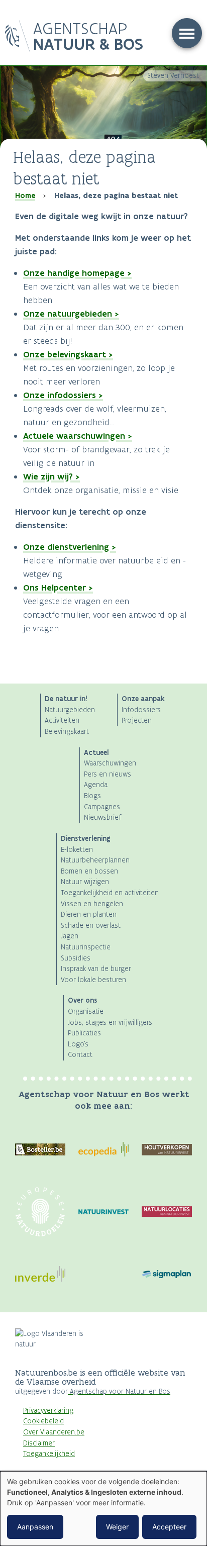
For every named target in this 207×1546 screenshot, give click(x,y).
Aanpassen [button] (35, 1526)
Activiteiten (62, 720)
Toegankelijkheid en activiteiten (110, 893)
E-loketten (77, 849)
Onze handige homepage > (77, 272)
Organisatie (86, 1011)
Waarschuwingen (110, 763)
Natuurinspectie (86, 947)
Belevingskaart (67, 731)
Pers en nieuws (107, 774)
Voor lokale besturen (93, 980)
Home (25, 195)
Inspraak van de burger (96, 968)
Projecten (137, 720)
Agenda (96, 785)
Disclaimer (39, 1443)
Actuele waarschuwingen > (77, 435)
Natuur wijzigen (85, 882)
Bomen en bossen (89, 871)
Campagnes (102, 807)
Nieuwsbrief (102, 817)
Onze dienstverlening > (69, 546)
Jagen (69, 936)
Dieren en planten (89, 914)
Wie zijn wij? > (51, 476)
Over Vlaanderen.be (53, 1432)
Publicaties (84, 1033)
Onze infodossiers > (63, 395)
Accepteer (169, 1526)
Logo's (78, 1044)
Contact (80, 1054)
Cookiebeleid (43, 1421)
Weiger (117, 1526)
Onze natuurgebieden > (71, 313)
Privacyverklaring (48, 1410)
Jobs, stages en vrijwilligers (110, 1022)
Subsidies (75, 958)
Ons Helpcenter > (58, 587)
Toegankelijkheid (49, 1454)
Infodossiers (141, 710)
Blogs (92, 796)
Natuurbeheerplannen (95, 860)
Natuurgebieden (70, 710)
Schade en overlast (91, 925)
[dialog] (103, 1508)
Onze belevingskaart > (68, 354)
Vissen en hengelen (92, 904)
